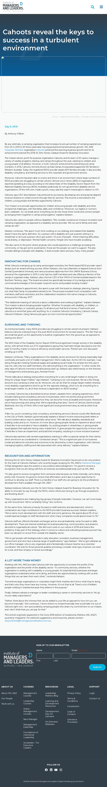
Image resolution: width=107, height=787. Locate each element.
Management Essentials (30, 725)
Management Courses (30, 694)
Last (56, 660)
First (38, 660)
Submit (97, 667)
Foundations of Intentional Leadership (30, 735)
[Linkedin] (51, 770)
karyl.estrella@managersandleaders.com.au (28, 621)
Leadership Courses (28, 702)
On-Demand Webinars (51, 723)
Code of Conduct (71, 712)
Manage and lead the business (94, 117)
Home (55, 117)
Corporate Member (14, 150)
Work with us (7, 704)
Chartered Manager (91, 463)
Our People (7, 698)
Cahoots (41, 150)
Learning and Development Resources (52, 703)
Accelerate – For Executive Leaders (31, 745)
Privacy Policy (74, 693)
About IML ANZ (9, 693)
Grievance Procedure (72, 720)
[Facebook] (46, 770)
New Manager (30, 719)
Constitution (73, 706)
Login (92, 693)
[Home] (13, 6)
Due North (79, 781)
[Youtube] (56, 770)
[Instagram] (60, 770)
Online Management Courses (30, 711)
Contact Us (94, 698)
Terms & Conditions (72, 699)
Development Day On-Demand (52, 714)
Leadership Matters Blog (69, 117)
